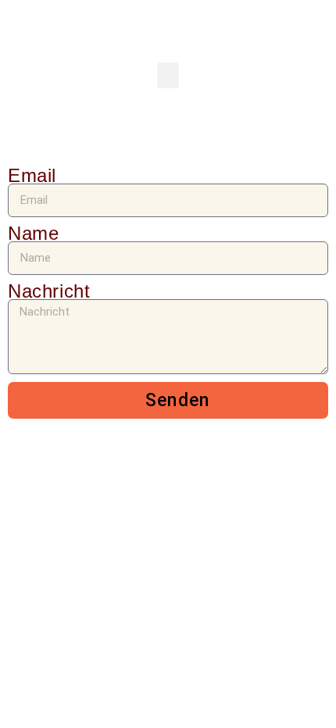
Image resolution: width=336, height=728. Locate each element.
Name (33, 233)
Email (32, 175)
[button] (168, 75)
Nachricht (49, 291)
